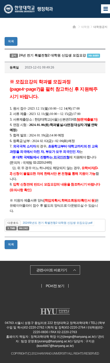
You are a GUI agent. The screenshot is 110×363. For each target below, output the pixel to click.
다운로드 (13, 222)
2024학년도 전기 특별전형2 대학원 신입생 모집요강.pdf (57, 222)
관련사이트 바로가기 (51, 270)
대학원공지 (100, 26)
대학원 (85, 26)
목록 (11, 41)
